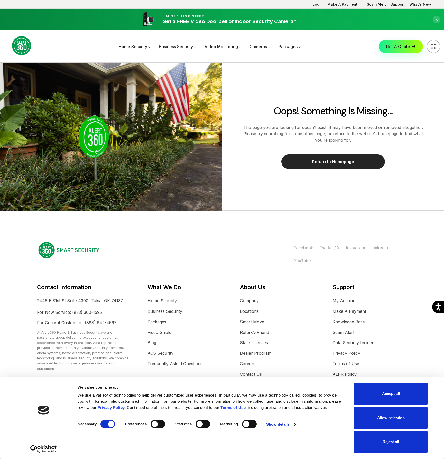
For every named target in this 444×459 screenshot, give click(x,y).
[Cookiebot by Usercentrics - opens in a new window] (43, 449)
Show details (278, 424)
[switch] (158, 424)
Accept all (391, 393)
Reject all (391, 441)
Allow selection (391, 418)
